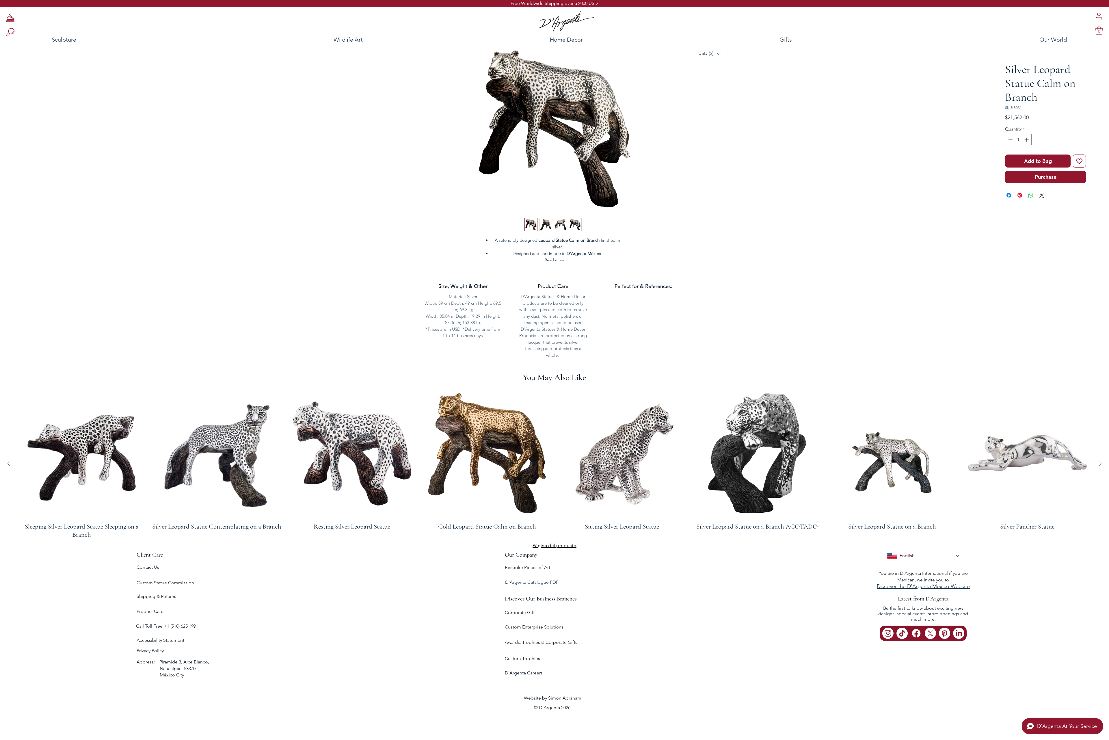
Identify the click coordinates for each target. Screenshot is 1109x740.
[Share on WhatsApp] (1030, 195)
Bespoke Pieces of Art (527, 567)
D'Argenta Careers (524, 673)
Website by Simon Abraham (552, 698)
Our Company (521, 554)
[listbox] (710, 53)
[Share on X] (1041, 195)
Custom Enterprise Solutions (534, 627)
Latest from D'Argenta (923, 598)
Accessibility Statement (160, 640)
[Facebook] (916, 633)
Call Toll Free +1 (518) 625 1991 (167, 626)
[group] (554, 463)
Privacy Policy (150, 650)
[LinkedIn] (958, 633)
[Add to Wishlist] (1079, 161)
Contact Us (148, 567)
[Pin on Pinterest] (1019, 195)
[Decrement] (1010, 139)
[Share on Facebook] (1008, 195)
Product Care (150, 611)
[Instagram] (888, 633)
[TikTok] (902, 633)
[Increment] (1027, 139)
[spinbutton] (1018, 139)
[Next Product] (1100, 463)
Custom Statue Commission (165, 582)
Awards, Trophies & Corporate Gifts (541, 642)
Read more (555, 260)
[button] (710, 53)
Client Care (150, 554)
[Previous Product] (8, 463)
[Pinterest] (944, 633)
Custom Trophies (522, 658)
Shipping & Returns (156, 596)
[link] (1099, 30)
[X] (930, 633)
